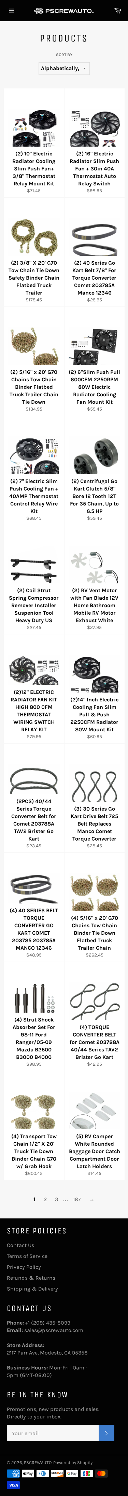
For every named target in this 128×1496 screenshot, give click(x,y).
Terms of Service (27, 1256)
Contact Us (20, 1245)
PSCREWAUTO (38, 1462)
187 (77, 1199)
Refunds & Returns (31, 1278)
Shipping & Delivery (32, 1288)
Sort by (64, 54)
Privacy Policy (24, 1267)
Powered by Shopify (73, 1462)
